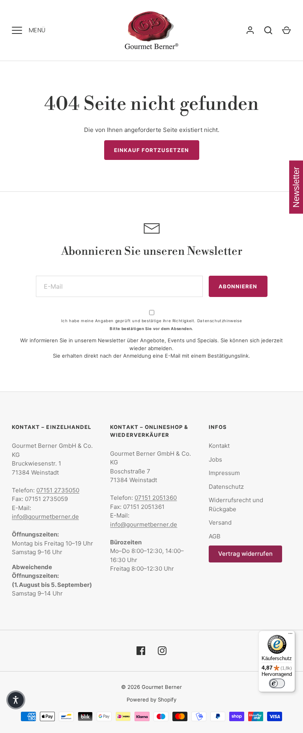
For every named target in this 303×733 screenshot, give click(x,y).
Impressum (224, 473)
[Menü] (290, 635)
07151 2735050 (57, 490)
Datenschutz (226, 486)
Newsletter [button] (296, 187)
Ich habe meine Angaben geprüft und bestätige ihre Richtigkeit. (151, 320)
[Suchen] (268, 30)
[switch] (277, 683)
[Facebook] (141, 650)
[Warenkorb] (286, 30)
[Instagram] (162, 650)
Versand (220, 522)
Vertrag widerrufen (245, 553)
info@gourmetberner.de (45, 516)
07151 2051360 (156, 497)
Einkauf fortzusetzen (151, 150)
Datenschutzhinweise (219, 320)
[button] (15, 699)
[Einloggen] (250, 30)
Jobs (215, 459)
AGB (215, 536)
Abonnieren (238, 286)
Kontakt (219, 445)
